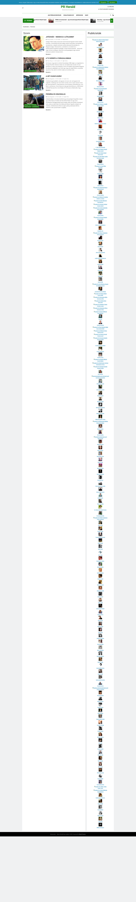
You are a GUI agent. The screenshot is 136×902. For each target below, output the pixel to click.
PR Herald (68, 7)
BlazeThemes (82, 834)
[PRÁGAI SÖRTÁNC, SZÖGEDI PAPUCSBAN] (104, 21)
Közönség (34, 104)
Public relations (32, 71)
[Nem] (134, 2)
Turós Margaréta (50, 79)
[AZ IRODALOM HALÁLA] (83, 21)
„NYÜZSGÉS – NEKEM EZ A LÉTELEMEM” (60, 37)
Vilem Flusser (50, 61)
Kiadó (86, 15)
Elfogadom (103, 2)
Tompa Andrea (50, 39)
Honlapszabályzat (68, 15)
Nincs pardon (28, 106)
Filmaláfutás (27, 104)
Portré (31, 49)
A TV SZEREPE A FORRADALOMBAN (58, 58)
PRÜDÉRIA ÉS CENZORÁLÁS (55, 94)
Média (26, 71)
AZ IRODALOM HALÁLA (93, 19)
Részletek (48, 54)
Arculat (26, 49)
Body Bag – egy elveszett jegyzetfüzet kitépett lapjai (65, 19)
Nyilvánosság (35, 106)
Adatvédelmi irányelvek (54, 15)
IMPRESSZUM (79, 15)
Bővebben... (113, 2)
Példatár (31, 89)
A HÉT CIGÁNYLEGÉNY (54, 76)
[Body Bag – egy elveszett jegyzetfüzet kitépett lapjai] (47, 21)
